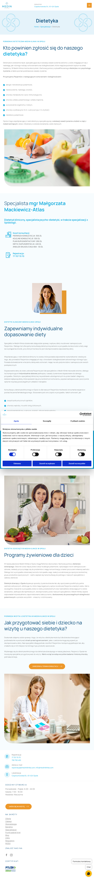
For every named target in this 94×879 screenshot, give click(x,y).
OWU (7, 838)
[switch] (35, 454)
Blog (7, 835)
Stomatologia (11, 824)
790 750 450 (16, 760)
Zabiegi (8, 821)
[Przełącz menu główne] (89, 5)
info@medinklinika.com (44, 767)
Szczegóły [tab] (47, 421)
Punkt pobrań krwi (13, 832)
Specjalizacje (45, 26)
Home (36, 26)
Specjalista (35, 206)
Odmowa (17, 463)
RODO (8, 843)
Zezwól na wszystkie (77, 463)
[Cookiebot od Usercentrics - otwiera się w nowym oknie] (81, 414)
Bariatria (9, 827)
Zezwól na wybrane (47, 463)
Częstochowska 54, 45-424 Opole (25, 775)
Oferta (8, 818)
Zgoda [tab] (16, 421)
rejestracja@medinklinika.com (23, 767)
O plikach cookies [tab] (77, 421)
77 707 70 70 (18, 256)
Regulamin (9, 840)
